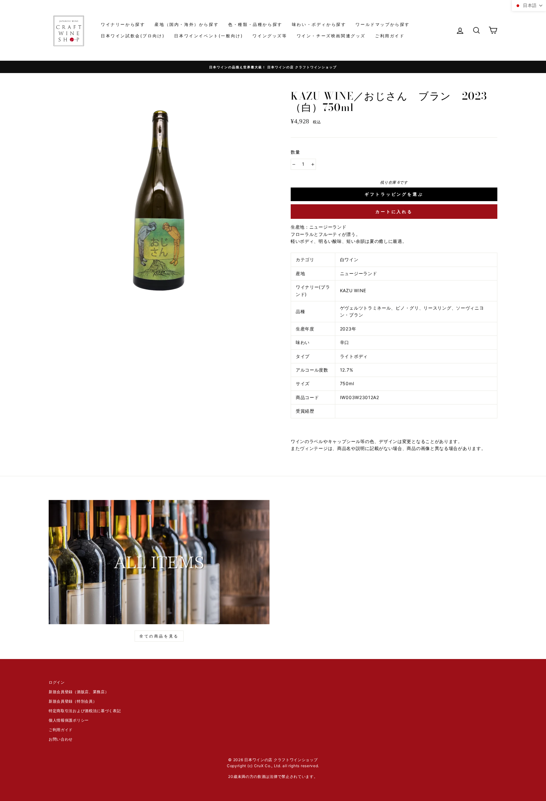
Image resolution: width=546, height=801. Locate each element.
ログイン (57, 682)
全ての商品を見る (159, 636)
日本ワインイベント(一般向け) (208, 35)
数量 (295, 152)
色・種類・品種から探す (255, 24)
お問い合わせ (61, 739)
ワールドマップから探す (382, 24)
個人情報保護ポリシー (69, 720)
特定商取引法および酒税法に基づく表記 (85, 710)
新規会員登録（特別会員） (73, 701)
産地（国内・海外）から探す (187, 24)
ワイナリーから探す (123, 24)
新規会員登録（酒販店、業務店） (79, 691)
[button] (529, 5)
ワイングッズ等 (269, 35)
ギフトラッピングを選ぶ (394, 194)
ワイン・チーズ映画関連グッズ (331, 35)
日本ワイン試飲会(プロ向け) (133, 35)
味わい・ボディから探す (319, 24)
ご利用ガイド (390, 35)
